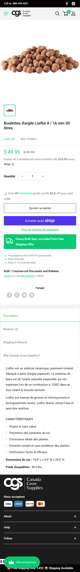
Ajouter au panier (40, 208)
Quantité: (10, 176)
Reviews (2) (10, 329)
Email (7, 276)
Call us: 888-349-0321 (16, 3)
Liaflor (9, 139)
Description (10, 316)
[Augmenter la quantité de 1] (43, 176)
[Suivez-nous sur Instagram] (73, 3)
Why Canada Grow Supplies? (21, 355)
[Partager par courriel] (31, 295)
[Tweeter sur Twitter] (24, 295)
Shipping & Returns (15, 342)
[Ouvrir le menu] (6, 13)
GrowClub (26, 193)
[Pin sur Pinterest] (17, 295)
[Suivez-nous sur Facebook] (67, 3)
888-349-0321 (28, 276)
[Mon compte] (73, 13)
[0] (65, 13)
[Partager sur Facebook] (9, 295)
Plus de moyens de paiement (40, 229)
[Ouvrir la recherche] (57, 13)
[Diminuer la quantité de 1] (22, 176)
